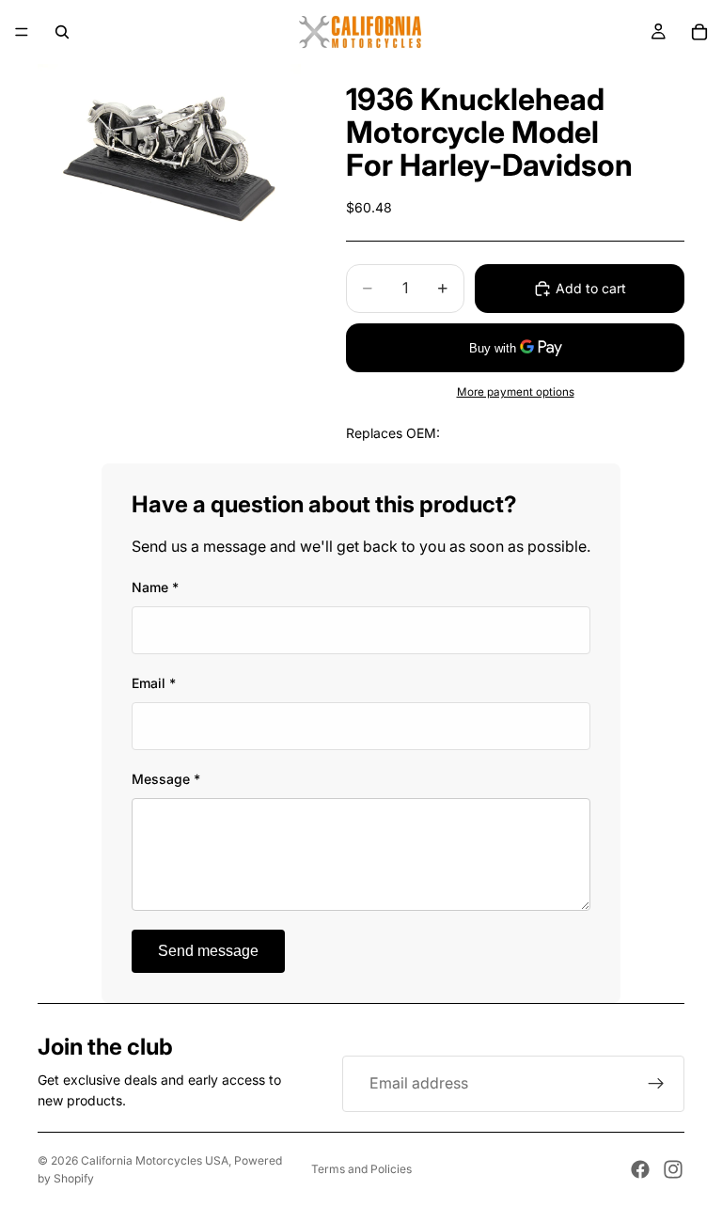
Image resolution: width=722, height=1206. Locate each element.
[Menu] (21, 32)
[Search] (62, 32)
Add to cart (591, 288)
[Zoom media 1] (169, 152)
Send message (208, 951)
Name (155, 587)
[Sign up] (656, 1084)
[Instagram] (673, 1169)
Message (166, 779)
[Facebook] (640, 1169)
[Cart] (699, 32)
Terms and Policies (361, 1169)
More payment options (515, 392)
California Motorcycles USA (154, 1160)
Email (154, 683)
